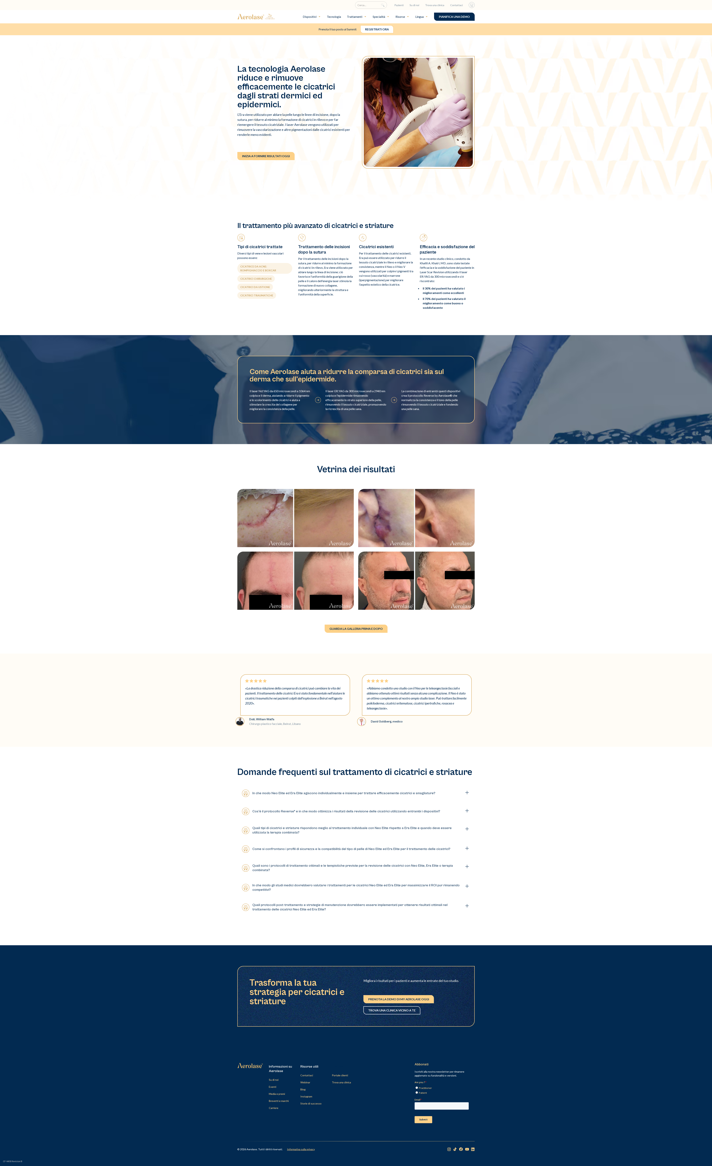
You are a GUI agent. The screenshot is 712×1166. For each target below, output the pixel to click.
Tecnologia (334, 16)
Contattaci (456, 5)
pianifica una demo (454, 16)
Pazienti (399, 5)
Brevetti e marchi (279, 1100)
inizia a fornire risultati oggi (266, 156)
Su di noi (414, 5)
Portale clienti (340, 1075)
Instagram (306, 1096)
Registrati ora (377, 29)
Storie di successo (311, 1103)
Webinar (305, 1082)
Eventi (272, 1086)
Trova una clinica (434, 5)
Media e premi (277, 1093)
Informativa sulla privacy (301, 1149)
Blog (303, 1089)
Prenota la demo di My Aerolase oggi (398, 999)
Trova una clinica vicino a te (392, 1010)
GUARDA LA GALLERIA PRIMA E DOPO (356, 628)
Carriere (273, 1107)
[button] (312, 16)
